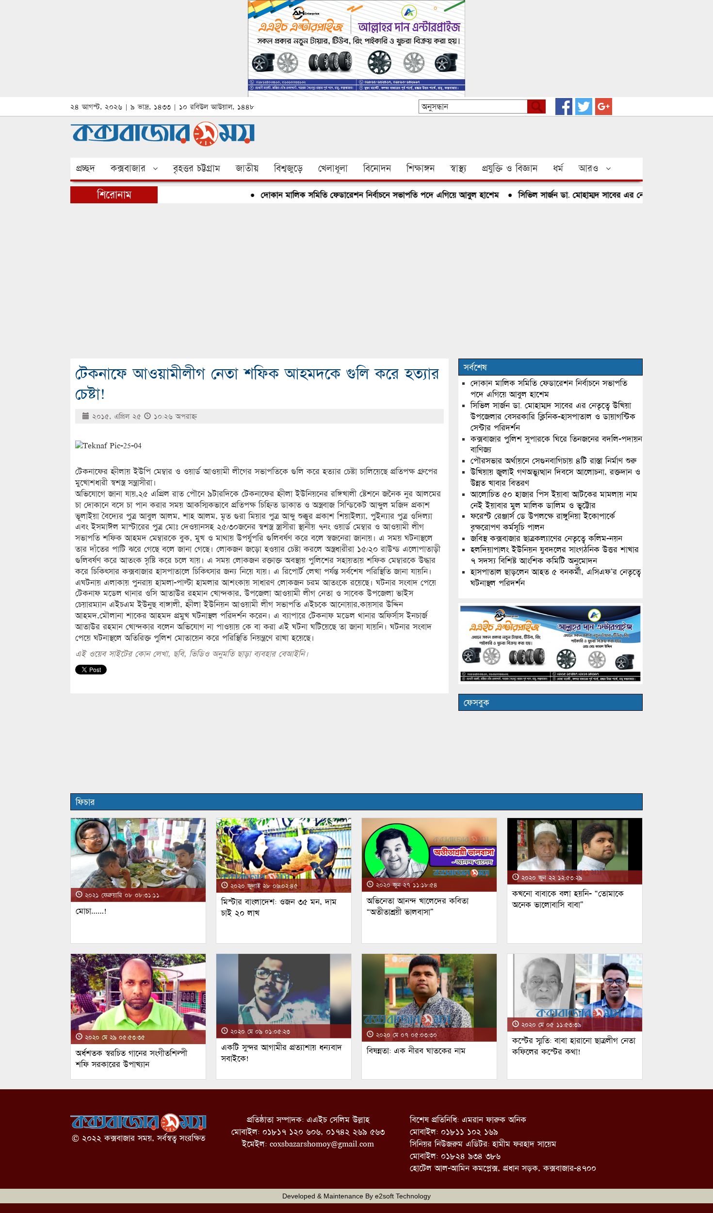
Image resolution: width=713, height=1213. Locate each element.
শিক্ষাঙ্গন (420, 168)
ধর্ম (558, 168)
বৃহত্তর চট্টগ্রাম (196, 168)
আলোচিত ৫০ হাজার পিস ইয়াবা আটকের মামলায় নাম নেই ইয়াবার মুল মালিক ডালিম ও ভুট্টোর (553, 499)
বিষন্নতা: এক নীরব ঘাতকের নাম (416, 1051)
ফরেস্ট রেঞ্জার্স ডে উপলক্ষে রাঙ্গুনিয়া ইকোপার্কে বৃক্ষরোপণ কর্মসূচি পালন (542, 521)
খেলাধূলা (333, 168)
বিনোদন (377, 168)
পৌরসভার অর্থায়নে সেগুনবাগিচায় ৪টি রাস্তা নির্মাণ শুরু (553, 461)
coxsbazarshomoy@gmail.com (322, 1144)
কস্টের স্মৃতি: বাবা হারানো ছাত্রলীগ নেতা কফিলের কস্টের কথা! (573, 1046)
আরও (589, 168)
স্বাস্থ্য (458, 168)
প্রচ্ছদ (85, 168)
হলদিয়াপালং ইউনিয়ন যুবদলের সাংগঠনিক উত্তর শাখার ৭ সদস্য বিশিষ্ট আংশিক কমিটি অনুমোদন (554, 555)
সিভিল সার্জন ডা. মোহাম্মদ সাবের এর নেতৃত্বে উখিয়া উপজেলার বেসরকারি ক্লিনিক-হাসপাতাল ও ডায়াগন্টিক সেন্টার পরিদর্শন (552, 416)
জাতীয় (247, 168)
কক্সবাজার (128, 168)
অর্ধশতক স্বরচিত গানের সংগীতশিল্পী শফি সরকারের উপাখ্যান (131, 1058)
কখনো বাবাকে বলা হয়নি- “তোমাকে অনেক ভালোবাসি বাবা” (568, 899)
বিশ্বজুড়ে (288, 168)
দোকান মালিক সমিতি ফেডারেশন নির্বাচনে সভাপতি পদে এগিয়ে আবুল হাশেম (361, 195)
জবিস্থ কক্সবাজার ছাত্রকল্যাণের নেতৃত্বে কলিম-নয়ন (546, 538)
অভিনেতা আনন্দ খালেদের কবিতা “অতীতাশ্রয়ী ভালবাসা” (418, 906)
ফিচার (85, 802)
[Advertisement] (356, 281)
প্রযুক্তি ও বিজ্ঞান (509, 168)
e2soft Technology (403, 1196)
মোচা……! (91, 911)
